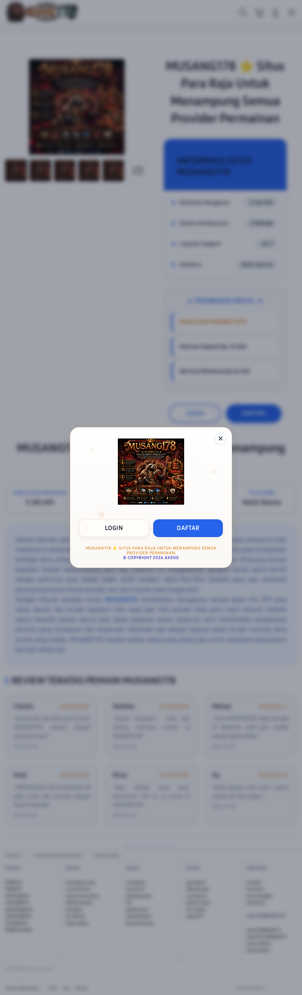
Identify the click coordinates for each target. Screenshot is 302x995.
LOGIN (114, 528)
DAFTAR (188, 528)
